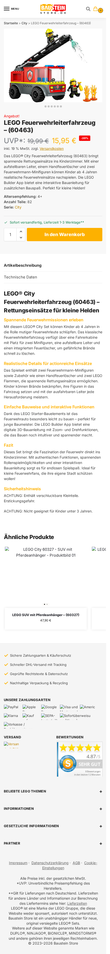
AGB (76, 863)
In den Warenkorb (65, 234)
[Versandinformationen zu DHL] (12, 745)
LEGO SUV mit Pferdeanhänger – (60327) (45, 615)
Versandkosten (52, 148)
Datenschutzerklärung (50, 863)
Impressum (18, 863)
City (24, 23)
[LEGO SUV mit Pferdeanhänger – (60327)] (46, 577)
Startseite (11, 23)
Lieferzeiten (77, 903)
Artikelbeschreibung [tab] (22, 265)
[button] (96, 9)
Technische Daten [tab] (20, 277)
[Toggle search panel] (88, 9)
